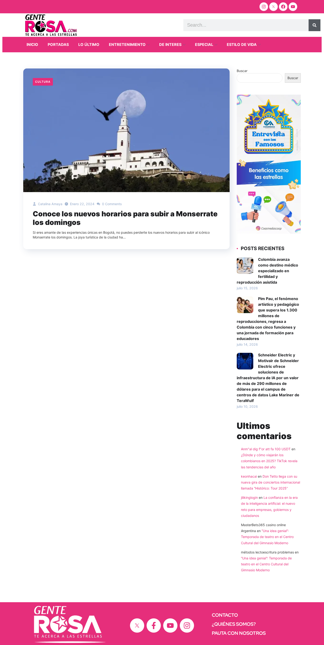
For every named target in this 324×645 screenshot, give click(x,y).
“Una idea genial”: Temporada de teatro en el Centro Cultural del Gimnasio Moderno (267, 537)
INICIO (32, 44)
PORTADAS (58, 44)
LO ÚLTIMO (88, 44)
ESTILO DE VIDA (242, 44)
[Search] (314, 25)
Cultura (43, 81)
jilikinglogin (249, 497)
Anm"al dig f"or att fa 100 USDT (266, 449)
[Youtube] (293, 6)
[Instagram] (263, 6)
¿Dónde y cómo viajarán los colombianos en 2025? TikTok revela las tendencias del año (269, 461)
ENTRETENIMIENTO (127, 44)
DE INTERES (170, 44)
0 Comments (111, 204)
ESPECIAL (204, 44)
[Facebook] (283, 6)
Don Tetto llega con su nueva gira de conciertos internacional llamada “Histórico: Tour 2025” (270, 482)
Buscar (242, 71)
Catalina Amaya (49, 204)
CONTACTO (225, 615)
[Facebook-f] (154, 625)
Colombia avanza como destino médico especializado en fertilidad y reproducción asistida (267, 271)
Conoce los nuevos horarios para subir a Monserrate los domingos (125, 218)
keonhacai (249, 476)
